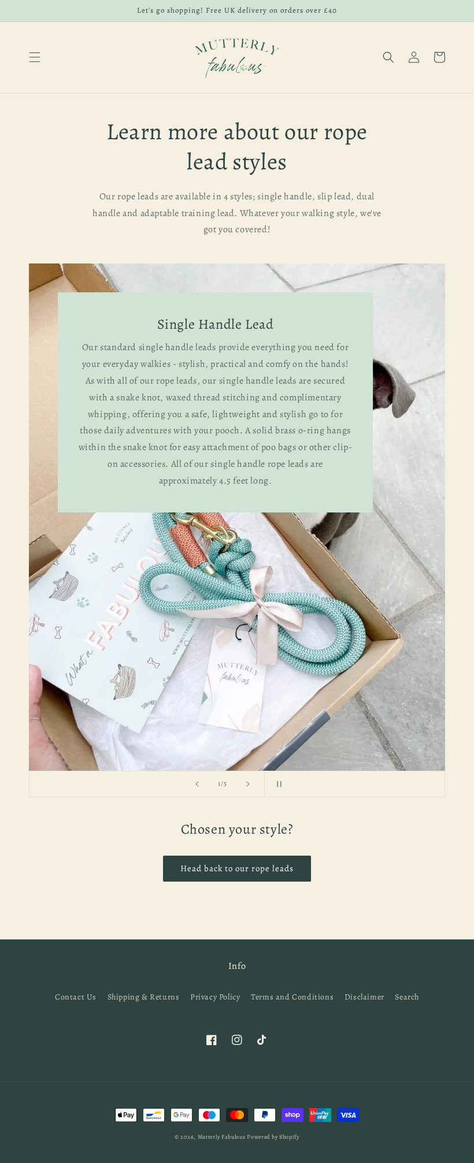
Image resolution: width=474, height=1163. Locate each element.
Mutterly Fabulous (222, 1136)
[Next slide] (248, 784)
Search (407, 996)
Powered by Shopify (273, 1136)
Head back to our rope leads (237, 868)
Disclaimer (364, 996)
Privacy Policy (215, 996)
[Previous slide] (197, 784)
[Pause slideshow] (277, 784)
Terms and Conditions (292, 996)
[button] (34, 57)
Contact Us (76, 996)
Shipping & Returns (144, 996)
